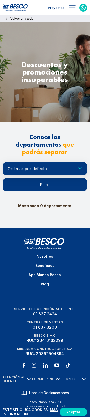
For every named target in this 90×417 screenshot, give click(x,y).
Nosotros (45, 256)
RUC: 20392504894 (45, 353)
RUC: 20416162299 (45, 340)
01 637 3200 (45, 327)
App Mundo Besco (45, 275)
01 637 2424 (45, 313)
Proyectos (56, 8)
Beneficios (45, 265)
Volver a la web (22, 18)
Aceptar (73, 412)
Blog (45, 284)
